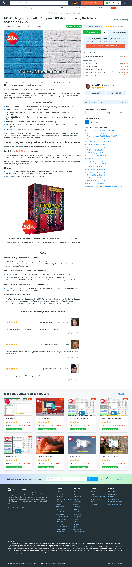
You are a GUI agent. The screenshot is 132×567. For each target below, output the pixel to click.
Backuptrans (77, 517)
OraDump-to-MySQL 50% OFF (98, 133)
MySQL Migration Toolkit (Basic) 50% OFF (102, 136)
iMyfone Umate (61, 519)
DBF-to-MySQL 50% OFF (95, 153)
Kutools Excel (102, 8)
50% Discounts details (13, 26)
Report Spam (112, 494)
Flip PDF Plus (60, 524)
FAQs (29, 26)
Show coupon (93, 32)
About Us (94, 492)
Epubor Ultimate (61, 527)
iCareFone (59, 502)
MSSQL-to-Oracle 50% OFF (96, 172)
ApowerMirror (60, 532)
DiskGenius (59, 522)
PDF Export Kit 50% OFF (95, 183)
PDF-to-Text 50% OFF (94, 167)
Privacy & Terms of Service (24, 554)
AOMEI (75, 504)
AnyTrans (59, 509)
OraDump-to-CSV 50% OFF (96, 139)
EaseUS (53, 8)
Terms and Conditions (118, 480)
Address (93, 502)
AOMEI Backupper (62, 517)
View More (122, 394)
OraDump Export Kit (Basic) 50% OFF (100, 130)
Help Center (112, 492)
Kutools (75, 492)
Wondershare (65, 8)
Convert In (99, 113)
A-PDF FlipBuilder (79, 532)
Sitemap (111, 497)
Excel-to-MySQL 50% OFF (96, 169)
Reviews (39, 26)
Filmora (58, 492)
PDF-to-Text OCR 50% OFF (96, 178)
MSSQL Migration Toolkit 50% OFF (99, 142)
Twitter (22, 507)
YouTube (18, 507)
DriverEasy (28, 8)
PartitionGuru (60, 512)
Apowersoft (77, 529)
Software (89, 113)
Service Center (95, 499)
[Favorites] (124, 3)
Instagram (9, 507)
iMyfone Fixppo (61, 529)
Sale (113, 8)
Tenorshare (77, 497)
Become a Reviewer (114, 504)
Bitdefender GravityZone (84, 8)
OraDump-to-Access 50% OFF (98, 147)
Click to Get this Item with (105, 45)
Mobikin (76, 524)
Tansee (75, 522)
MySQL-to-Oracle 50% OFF (96, 150)
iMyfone (76, 509)
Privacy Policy (105, 480)
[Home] (49, 13)
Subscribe (92, 479)
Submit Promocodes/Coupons (116, 502)
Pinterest (27, 507)
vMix (17, 8)
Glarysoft (76, 512)
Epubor (75, 527)
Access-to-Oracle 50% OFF (96, 164)
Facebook (13, 507)
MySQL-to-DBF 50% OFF (95, 161)
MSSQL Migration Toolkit (114, 113)
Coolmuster (41, 8)
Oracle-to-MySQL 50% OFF (96, 144)
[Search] (66, 3)
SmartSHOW (60, 514)
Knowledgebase (113, 499)
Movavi (75, 494)
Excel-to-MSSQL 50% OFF (96, 175)
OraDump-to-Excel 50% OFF (97, 155)
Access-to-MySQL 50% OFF (96, 181)
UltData (58, 504)
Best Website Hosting (98, 497)
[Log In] (129, 3)
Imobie (75, 519)
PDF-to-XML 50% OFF (94, 158)
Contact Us (94, 504)
